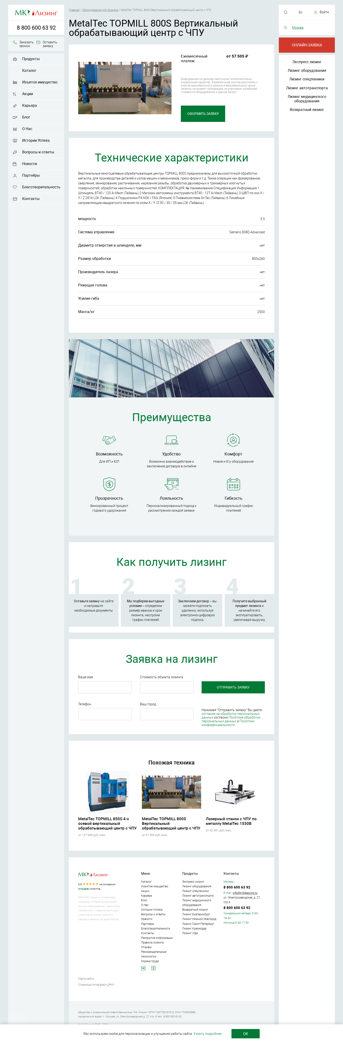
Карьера (29, 105)
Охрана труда (150, 961)
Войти (324, 12)
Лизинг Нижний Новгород (199, 919)
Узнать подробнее (207, 1034)
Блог (26, 117)
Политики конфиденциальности (228, 723)
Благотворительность (41, 187)
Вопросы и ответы (38, 152)
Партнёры (31, 175)
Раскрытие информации (157, 938)
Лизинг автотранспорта (307, 88)
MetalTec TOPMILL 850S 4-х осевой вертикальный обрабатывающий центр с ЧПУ (107, 823)
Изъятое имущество (39, 82)
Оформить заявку (203, 114)
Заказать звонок (26, 44)
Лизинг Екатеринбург (196, 914)
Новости (29, 164)
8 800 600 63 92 (36, 27)
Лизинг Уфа (190, 933)
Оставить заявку (50, 44)
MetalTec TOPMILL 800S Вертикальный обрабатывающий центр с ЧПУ (171, 823)
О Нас (27, 129)
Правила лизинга (152, 942)
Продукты (31, 59)
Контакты (30, 198)
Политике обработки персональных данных (231, 719)
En (300, 12)
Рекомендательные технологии (153, 954)
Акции (27, 94)
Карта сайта (86, 978)
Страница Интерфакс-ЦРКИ (96, 984)
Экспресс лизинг (307, 62)
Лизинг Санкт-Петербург (198, 924)
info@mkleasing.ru (245, 893)
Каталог (29, 70)
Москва (298, 27)
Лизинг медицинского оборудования (307, 98)
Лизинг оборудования (307, 70)
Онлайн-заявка (307, 45)
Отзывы (146, 947)
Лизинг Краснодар (194, 928)
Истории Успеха (36, 140)
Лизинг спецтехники (306, 79)
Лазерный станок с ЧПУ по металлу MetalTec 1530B (231, 821)
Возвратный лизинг (307, 109)
